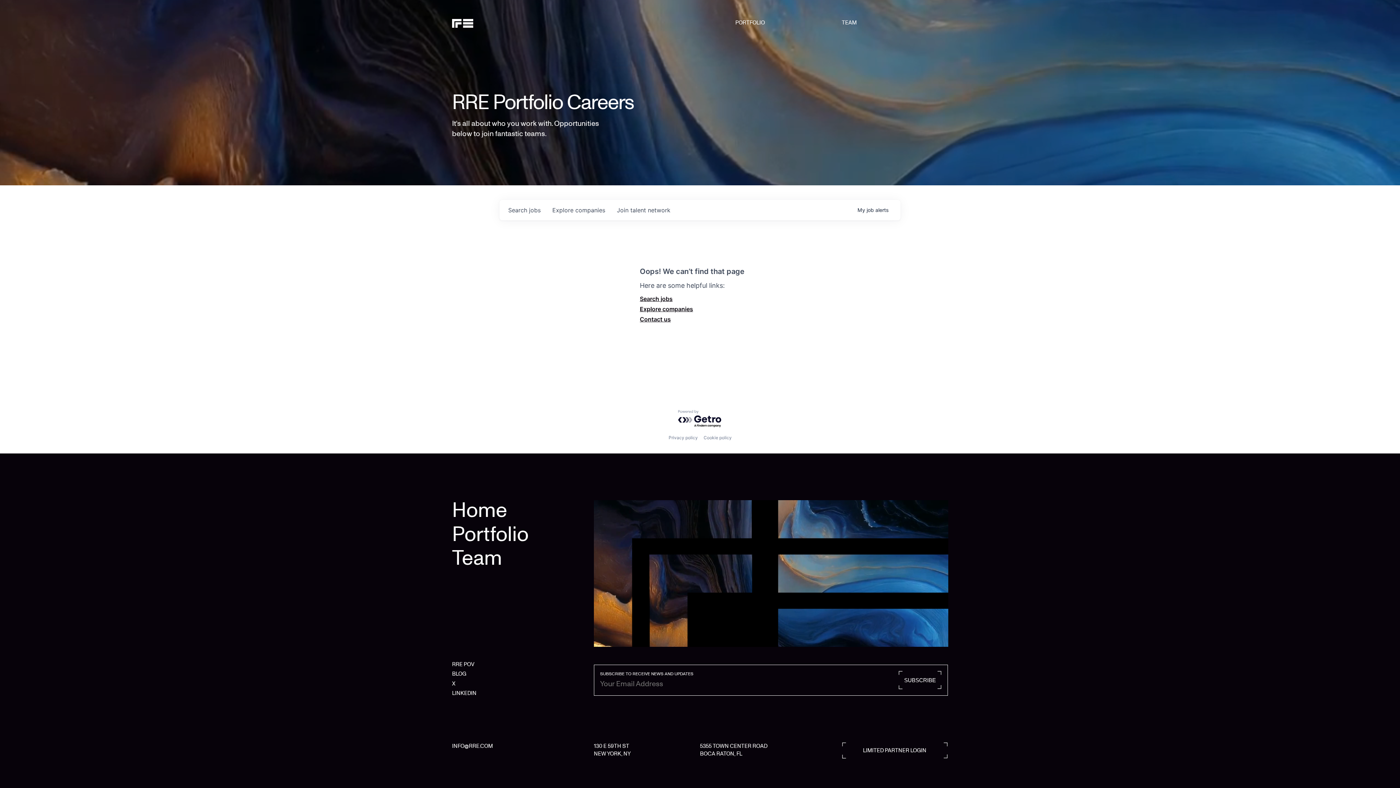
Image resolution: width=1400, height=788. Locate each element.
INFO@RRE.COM (472, 746)
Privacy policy (683, 437)
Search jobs (656, 298)
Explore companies (666, 309)
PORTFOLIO (750, 22)
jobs (524, 210)
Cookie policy (718, 437)
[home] (487, 23)
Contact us (655, 319)
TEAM (849, 22)
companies (578, 210)
